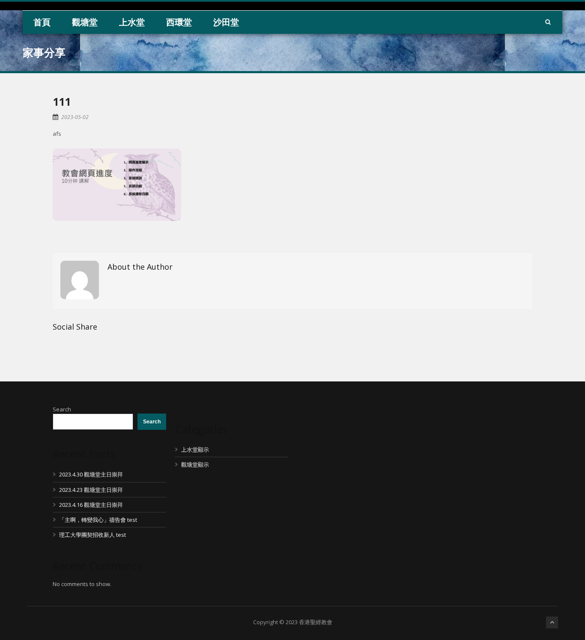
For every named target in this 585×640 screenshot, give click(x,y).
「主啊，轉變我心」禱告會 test (98, 520)
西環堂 (179, 22)
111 (62, 101)
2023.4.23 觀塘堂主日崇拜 (91, 490)
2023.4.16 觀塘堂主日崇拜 (91, 505)
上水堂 (132, 22)
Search (62, 409)
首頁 (42, 22)
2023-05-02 (75, 117)
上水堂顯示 (195, 449)
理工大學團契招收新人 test (92, 535)
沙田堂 (226, 22)
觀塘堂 (85, 22)
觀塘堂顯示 (195, 464)
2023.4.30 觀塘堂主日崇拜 (91, 474)
